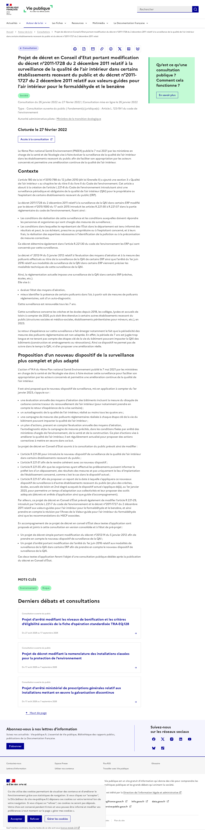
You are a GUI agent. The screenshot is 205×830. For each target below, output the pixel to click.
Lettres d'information (16, 768)
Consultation (30, 48)
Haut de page (38, 713)
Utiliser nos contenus (64, 768)
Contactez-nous (13, 763)
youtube (189, 739)
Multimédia (99, 23)
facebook (154, 739)
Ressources (78, 23)
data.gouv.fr (159, 801)
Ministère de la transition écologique (79, 119)
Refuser (34, 819)
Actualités (11, 23)
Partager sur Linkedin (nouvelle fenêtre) (129, 49)
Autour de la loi (34, 23)
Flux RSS (107, 763)
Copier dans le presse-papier (102, 49)
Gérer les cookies (57, 819)
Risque (45, 588)
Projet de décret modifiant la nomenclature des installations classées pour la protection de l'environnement (75, 656)
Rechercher (195, 9)
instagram (171, 739)
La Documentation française (129, 23)
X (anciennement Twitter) (163, 739)
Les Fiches (57, 23)
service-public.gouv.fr (116, 806)
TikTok (163, 748)
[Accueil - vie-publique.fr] (38, 9)
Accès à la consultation (34, 139)
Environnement (28, 588)
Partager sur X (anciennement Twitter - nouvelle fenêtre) (120, 49)
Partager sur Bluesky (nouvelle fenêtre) (138, 49)
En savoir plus (167, 95)
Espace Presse (61, 763)
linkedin (180, 739)
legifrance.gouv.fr (114, 801)
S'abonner (15, 746)
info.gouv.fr (138, 801)
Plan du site (119, 820)
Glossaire (156, 763)
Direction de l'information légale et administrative (150, 792)
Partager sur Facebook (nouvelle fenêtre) (111, 49)
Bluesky (154, 748)
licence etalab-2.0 (69, 827)
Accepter (16, 819)
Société (24, 95)
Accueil (9, 31)
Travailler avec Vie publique (116, 768)
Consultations (43, 31)
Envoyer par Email (93, 49)
